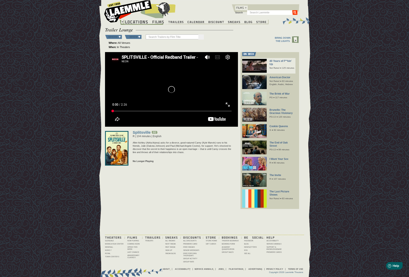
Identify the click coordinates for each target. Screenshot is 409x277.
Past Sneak (170, 247)
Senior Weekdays (191, 250)
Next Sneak (170, 244)
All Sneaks (170, 241)
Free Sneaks (189, 247)
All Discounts (189, 241)
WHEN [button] (133, 37)
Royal (107, 253)
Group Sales (227, 252)
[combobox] (241, 8)
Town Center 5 (112, 257)
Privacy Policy (274, 269)
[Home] (140, 12)
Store (261, 21)
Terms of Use (295, 269)
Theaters (113, 237)
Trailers (176, 21)
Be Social (254, 237)
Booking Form (228, 244)
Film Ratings (236, 269)
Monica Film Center (114, 244)
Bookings (230, 237)
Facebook (248, 241)
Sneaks (234, 21)
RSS (246, 250)
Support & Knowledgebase (274, 248)
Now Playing (133, 241)
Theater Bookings (230, 241)
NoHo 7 (108, 250)
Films (158, 21)
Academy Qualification (228, 248)
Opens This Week (132, 248)
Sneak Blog (170, 253)
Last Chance (133, 252)
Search (239, 12)
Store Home (211, 241)
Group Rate (188, 262)
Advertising (255, 269)
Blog (248, 21)
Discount (216, 21)
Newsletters (250, 247)
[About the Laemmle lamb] (163, 9)
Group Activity (190, 259)
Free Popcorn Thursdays (190, 255)
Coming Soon (133, 244)
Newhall (109, 247)
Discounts (192, 237)
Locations (136, 22)
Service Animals (273, 244)
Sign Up (168, 250)
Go (295, 12)
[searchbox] (172, 36)
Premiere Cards (274, 252)
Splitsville (142, 133)
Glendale (109, 241)
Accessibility (272, 241)
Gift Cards (211, 244)
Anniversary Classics (133, 256)
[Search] (201, 37)
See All (247, 253)
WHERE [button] (113, 37)
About (166, 269)
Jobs (221, 269)
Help (270, 237)
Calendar (195, 21)
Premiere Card (190, 244)
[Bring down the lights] (295, 39)
